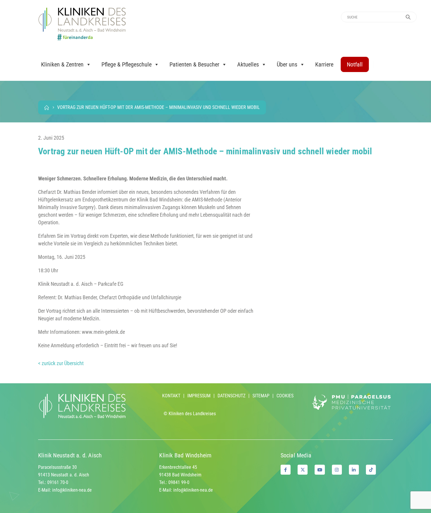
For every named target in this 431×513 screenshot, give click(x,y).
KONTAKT (171, 396)
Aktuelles (248, 64)
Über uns (287, 64)
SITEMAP (260, 396)
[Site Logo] (82, 24)
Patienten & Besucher (194, 64)
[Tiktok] (371, 470)
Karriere (324, 64)
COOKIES (284, 396)
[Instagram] (337, 470)
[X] (303, 470)
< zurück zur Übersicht (61, 363)
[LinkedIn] (354, 470)
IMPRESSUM (199, 396)
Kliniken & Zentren (62, 64)
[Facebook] (286, 470)
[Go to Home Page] (46, 107)
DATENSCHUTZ (231, 396)
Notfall (355, 64)
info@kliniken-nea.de (72, 490)
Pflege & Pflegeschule (126, 64)
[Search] (408, 17)
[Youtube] (320, 470)
